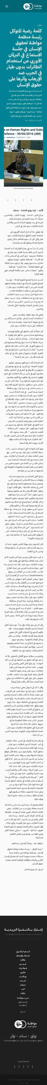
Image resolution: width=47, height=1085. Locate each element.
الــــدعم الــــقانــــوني (23, 952)
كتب (23, 989)
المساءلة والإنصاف (23, 956)
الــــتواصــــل (23, 1005)
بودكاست (23, 977)
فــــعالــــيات (23, 968)
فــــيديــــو (23, 964)
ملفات (22, 993)
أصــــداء (23, 981)
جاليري (23, 972)
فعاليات (39, 25)
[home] (32, 6)
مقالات (22, 960)
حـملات (23, 985)
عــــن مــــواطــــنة (23, 998)
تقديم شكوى (22, 1002)
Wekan (27, 1083)
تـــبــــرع (22, 1012)
